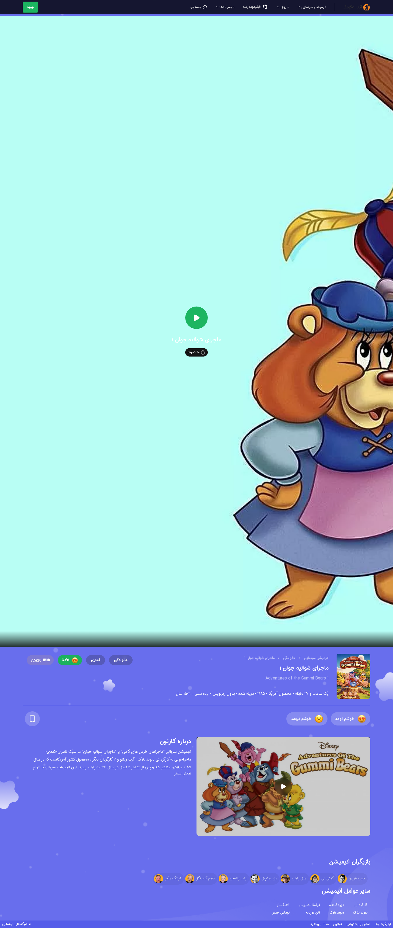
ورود (30, 7)
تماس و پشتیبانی (358, 924)
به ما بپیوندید (319, 924)
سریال (284, 7)
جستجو (196, 7)
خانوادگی (288, 658)
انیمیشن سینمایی (313, 7)
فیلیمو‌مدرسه (252, 7)
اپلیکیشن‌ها (383, 924)
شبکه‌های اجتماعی (14, 924)
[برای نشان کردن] (32, 718)
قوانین (337, 924)
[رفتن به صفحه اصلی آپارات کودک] (357, 7)
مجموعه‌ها (226, 7)
